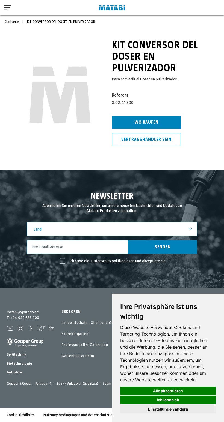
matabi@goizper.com (23, 312)
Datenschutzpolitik (106, 261)
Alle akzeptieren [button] (168, 390)
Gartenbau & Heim (78, 356)
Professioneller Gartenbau (85, 345)
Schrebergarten (75, 334)
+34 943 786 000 (25, 318)
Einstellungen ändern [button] (168, 409)
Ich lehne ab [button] (168, 399)
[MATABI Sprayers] (112, 8)
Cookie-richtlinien (21, 415)
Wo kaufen (146, 122)
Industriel (15, 372)
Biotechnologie (19, 364)
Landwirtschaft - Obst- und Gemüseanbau (98, 323)
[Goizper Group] (25, 346)
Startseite (12, 22)
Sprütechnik (16, 355)
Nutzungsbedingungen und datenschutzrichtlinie (82, 415)
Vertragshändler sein (146, 139)
